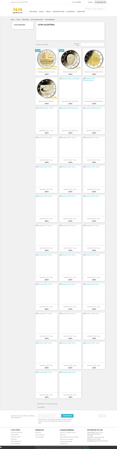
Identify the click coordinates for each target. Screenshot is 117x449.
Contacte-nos (63, 443)
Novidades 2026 (58, 11)
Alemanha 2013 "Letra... (94, 277)
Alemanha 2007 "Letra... (94, 365)
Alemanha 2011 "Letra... (46, 336)
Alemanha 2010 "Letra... (70, 336)
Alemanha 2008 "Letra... (70, 365)
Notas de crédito (15, 437)
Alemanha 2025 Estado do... (47, 101)
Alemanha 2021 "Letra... (70, 160)
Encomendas (14, 434)
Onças (48, 11)
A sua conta (15, 430)
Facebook (100, 416)
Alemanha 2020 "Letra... (46, 189)
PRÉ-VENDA (33, 11)
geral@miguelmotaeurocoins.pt (97, 441)
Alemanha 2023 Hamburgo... (70, 130)
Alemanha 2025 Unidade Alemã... (94, 72)
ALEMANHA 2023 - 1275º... (46, 130)
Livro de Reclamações (66, 441)
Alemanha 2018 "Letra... (70, 218)
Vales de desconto (16, 441)
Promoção (38, 432)
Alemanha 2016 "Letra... (70, 248)
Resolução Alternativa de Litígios (69, 437)
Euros (41, 11)
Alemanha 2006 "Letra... (70, 395)
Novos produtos (39, 435)
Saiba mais (86, 448)
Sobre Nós (81, 11)
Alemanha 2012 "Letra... (70, 307)
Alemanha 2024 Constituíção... (70, 101)
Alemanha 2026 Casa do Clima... (46, 72)
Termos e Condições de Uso (68, 432)
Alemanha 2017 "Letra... (46, 248)
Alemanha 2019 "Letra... (94, 189)
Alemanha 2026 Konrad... (70, 72)
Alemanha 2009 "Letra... (94, 336)
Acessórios (70, 11)
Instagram (104, 416)
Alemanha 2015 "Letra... (94, 160)
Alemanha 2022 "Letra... (46, 160)
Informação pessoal (16, 432)
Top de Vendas (39, 437)
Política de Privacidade (66, 439)
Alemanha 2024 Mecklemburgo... (94, 101)
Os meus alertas (15, 443)
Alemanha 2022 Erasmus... (94, 130)
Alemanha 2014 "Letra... (70, 277)
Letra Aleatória (19, 25)
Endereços (14, 439)
